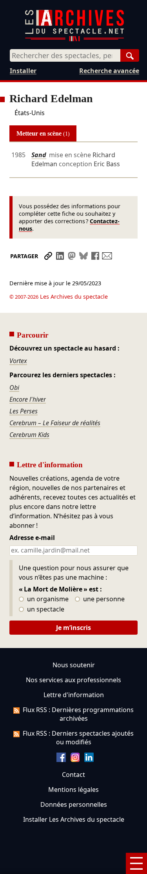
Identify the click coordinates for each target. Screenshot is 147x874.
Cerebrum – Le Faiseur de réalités (54, 423)
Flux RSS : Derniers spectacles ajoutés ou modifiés (78, 737)
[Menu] (136, 863)
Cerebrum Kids (29, 434)
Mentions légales (73, 789)
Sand (38, 155)
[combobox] (65, 55)
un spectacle (44, 609)
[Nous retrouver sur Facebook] (61, 759)
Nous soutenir (74, 665)
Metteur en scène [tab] (43, 133)
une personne (103, 599)
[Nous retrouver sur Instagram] (75, 759)
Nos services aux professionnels (73, 680)
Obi (14, 387)
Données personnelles (73, 804)
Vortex (18, 360)
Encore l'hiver (27, 399)
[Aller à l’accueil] (74, 39)
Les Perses (23, 411)
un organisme (47, 599)
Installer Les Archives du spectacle (73, 819)
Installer (23, 70)
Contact (73, 774)
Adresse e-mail (32, 538)
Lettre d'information (74, 694)
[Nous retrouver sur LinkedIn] (89, 759)
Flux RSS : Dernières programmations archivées (78, 714)
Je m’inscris (73, 627)
